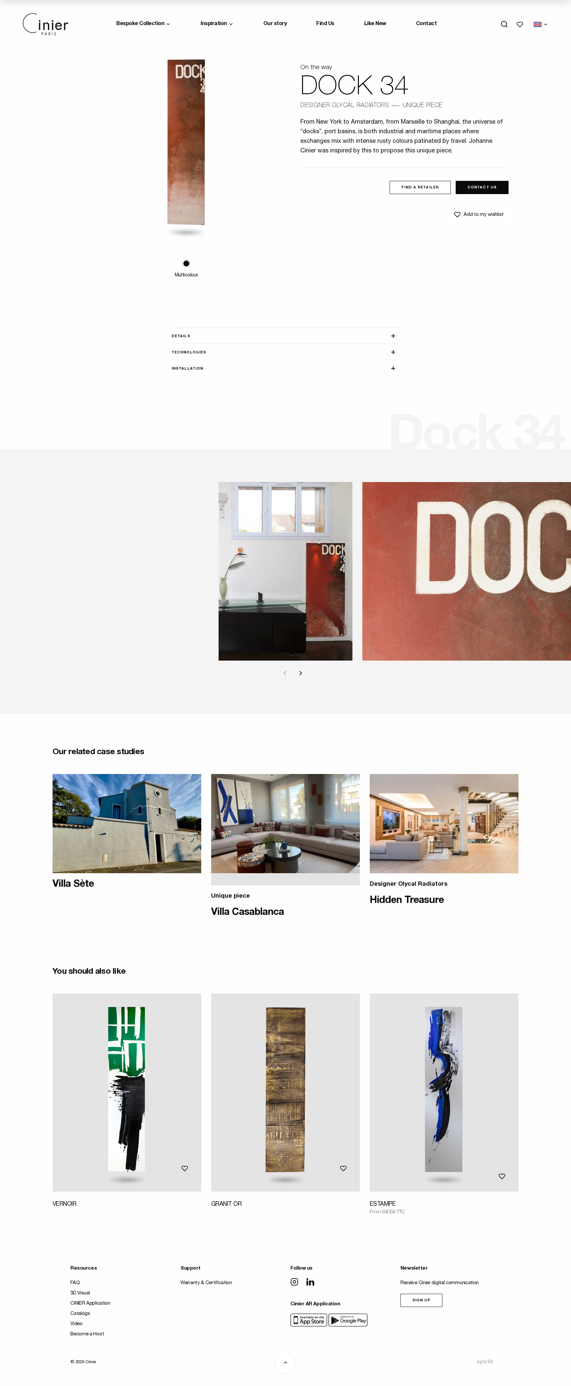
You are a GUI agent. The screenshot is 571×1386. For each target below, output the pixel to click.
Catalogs (80, 1313)
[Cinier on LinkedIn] (310, 1282)
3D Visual (80, 1293)
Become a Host (87, 1334)
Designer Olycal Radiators (344, 106)
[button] (186, 263)
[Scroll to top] (285, 1362)
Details (180, 336)
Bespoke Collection (140, 24)
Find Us (325, 24)
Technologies (188, 352)
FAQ (75, 1283)
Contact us (482, 187)
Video (76, 1324)
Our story (275, 24)
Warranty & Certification (206, 1283)
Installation (187, 369)
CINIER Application (90, 1303)
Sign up (421, 1300)
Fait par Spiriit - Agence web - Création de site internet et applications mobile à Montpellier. (485, 1362)
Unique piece (423, 106)
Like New (375, 24)
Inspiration (214, 24)
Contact (426, 24)
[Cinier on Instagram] (294, 1282)
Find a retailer (420, 187)
